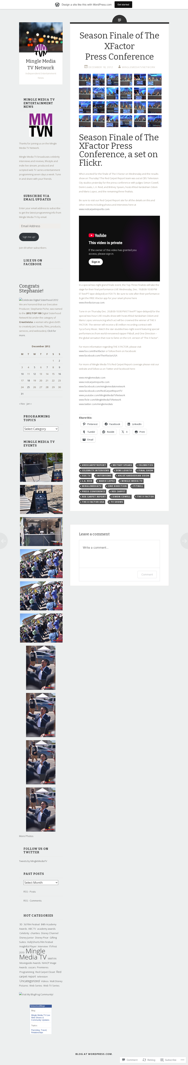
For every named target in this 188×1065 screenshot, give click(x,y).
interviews (104, 475)
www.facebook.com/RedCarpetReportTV (100, 390)
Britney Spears (122, 465)
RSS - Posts (30, 891)
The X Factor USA (93, 502)
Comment (147, 574)
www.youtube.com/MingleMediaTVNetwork (102, 395)
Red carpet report (94, 496)
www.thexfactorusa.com (91, 302)
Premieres (42, 967)
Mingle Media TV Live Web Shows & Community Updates (40, 1017)
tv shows (117, 502)
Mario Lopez (107, 481)
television (42, 976)
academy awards (46, 928)
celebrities (146, 465)
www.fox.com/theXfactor (92, 351)
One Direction (117, 486)
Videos (44, 981)
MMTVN (52, 958)
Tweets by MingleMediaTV (33, 861)
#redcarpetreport (94, 465)
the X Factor (145, 496)
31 (22, 393)
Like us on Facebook (33, 262)
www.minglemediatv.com (92, 377)
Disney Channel (49, 933)
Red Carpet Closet (45, 972)
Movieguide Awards (30, 963)
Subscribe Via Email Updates (37, 197)
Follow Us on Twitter (36, 850)
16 (59, 374)
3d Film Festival (32, 924)
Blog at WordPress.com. (94, 1054)
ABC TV (32, 928)
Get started (123, 4)
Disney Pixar (41, 937)
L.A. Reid (87, 481)
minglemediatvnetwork (138, 67)
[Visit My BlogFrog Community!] (36, 994)
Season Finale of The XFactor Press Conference (119, 145)
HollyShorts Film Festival (40, 942)
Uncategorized (29, 981)
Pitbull (138, 486)
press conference (93, 491)
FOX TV (86, 475)
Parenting (35, 1030)
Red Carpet (119, 491)
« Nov (22, 403)
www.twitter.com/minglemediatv (96, 404)
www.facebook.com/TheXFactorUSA (98, 355)
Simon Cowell (122, 496)
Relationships (37, 1032)
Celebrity (24, 933)
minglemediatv (92, 486)
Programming (26, 972)
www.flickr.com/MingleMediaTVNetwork (100, 399)
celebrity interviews (95, 470)
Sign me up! (29, 237)
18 (28, 380)
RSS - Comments (32, 900)
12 (34, 374)
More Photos (26, 836)
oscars (32, 967)
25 (28, 387)
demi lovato (124, 470)
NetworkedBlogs (37, 1006)
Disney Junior (26, 937)
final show (146, 470)
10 (22, 374)
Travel (43, 1030)
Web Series (35, 985)
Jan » (29, 403)
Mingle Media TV (33, 953)
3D (20, 924)
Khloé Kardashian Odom (133, 475)
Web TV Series (51, 985)
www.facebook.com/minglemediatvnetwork (102, 386)
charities (35, 933)
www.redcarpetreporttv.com (94, 209)
